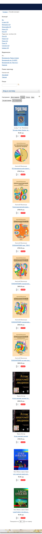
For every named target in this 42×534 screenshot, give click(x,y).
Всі (3, 20)
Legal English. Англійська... (21, 512)
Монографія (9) (6, 27)
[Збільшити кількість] (16, 135)
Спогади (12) (5, 45)
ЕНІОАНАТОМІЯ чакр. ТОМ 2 (21, 245)
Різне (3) (4, 43)
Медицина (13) (6, 24)
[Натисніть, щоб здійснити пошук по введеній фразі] (18, 84)
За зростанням (6, 100)
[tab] (39, 90)
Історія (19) (5, 22)
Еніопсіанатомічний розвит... (21, 207)
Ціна (32, 97)
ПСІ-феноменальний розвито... (21, 168)
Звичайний (5, 75)
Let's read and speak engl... (21, 474)
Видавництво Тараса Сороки (10, 58)
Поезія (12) (5, 38)
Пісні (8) (4, 36)
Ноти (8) (4, 31)
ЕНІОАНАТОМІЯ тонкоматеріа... (21, 283)
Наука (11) (5, 29)
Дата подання (15, 97)
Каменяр (4, 65)
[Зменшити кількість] (16, 136)
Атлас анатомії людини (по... (21, 398)
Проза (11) (5, 41)
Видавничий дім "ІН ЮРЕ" (9, 60)
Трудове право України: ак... (21, 130)
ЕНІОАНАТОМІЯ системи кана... (21, 360)
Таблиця (4, 77)
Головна (5, 12)
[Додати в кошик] (23, 136)
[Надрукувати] (39, 97)
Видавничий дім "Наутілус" (10, 62)
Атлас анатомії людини (21, 436)
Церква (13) (5, 48)
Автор (28, 97)
